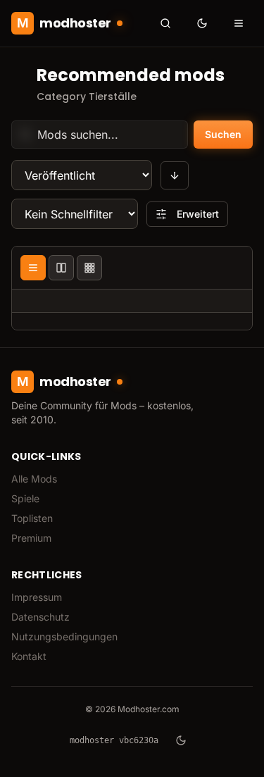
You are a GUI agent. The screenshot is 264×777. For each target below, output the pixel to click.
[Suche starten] (165, 23)
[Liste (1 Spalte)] (33, 267)
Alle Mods (34, 479)
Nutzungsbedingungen (64, 636)
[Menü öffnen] (239, 23)
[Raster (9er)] (89, 267)
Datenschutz (40, 617)
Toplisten (32, 518)
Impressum (36, 597)
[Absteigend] (175, 175)
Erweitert (198, 214)
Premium (31, 538)
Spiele (25, 498)
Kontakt (28, 656)
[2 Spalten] (61, 267)
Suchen (223, 134)
